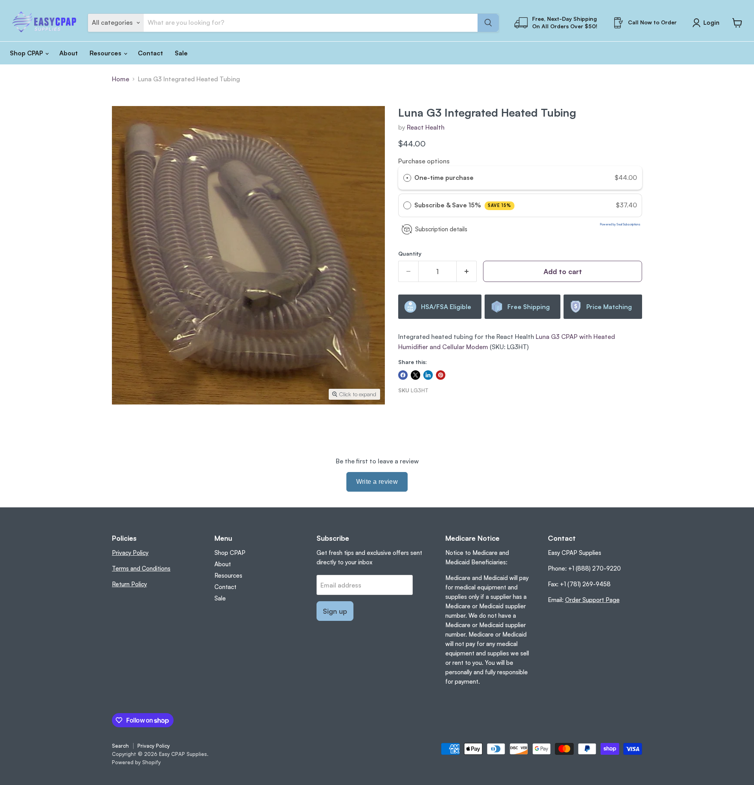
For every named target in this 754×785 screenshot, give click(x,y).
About (68, 53)
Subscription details (441, 229)
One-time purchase (444, 177)
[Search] (488, 23)
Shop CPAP (27, 53)
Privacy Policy (130, 552)
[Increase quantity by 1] (467, 271)
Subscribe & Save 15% (462, 205)
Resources (106, 53)
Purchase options (424, 161)
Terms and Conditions (141, 568)
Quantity (409, 254)
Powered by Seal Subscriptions (620, 224)
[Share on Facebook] (403, 375)
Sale (181, 53)
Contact (150, 53)
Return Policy (129, 584)
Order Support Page (592, 600)
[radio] (407, 178)
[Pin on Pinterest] (440, 375)
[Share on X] (415, 375)
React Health (426, 127)
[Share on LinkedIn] (428, 375)
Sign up (335, 611)
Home (120, 78)
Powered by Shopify (136, 762)
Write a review (377, 481)
